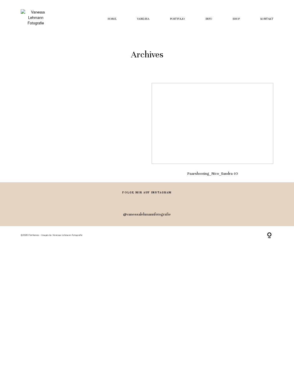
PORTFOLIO (177, 19)
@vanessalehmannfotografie (147, 214)
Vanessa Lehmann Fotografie (67, 235)
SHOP (236, 19)
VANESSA (143, 19)
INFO (209, 19)
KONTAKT (266, 19)
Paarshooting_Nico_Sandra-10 (212, 132)
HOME (112, 19)
